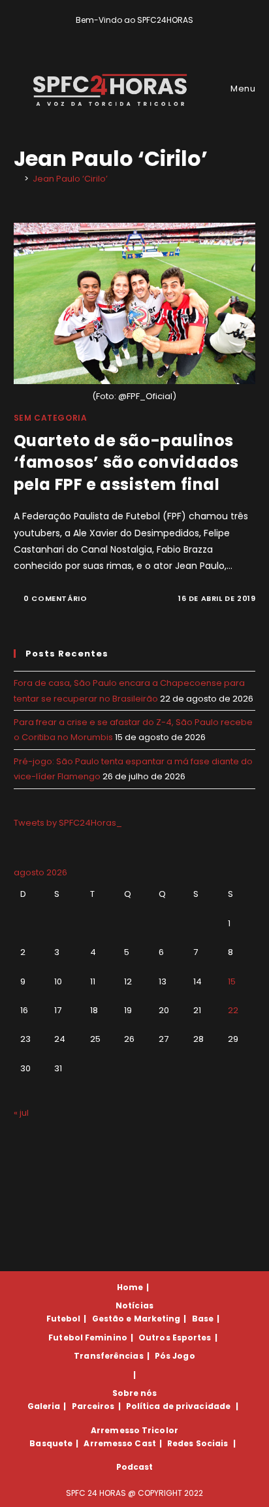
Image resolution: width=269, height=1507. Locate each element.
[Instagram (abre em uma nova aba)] (143, 33)
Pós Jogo (175, 1355)
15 (232, 981)
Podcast (134, 1466)
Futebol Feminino (87, 1337)
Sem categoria (50, 417)
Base (203, 1318)
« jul (21, 1113)
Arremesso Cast (119, 1443)
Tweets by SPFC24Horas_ (68, 823)
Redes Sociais (197, 1443)
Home (130, 1287)
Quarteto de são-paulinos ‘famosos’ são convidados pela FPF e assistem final (126, 462)
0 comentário (55, 598)
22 (233, 1010)
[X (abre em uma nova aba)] (113, 33)
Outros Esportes (175, 1337)
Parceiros (93, 1406)
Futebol (63, 1318)
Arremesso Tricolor (134, 1430)
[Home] (17, 178)
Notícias (134, 1305)
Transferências (108, 1355)
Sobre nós (134, 1393)
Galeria (44, 1406)
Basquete (50, 1443)
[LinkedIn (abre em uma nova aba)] (157, 33)
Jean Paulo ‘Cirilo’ (70, 178)
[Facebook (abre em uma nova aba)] (128, 33)
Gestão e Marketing (136, 1318)
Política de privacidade (178, 1406)
